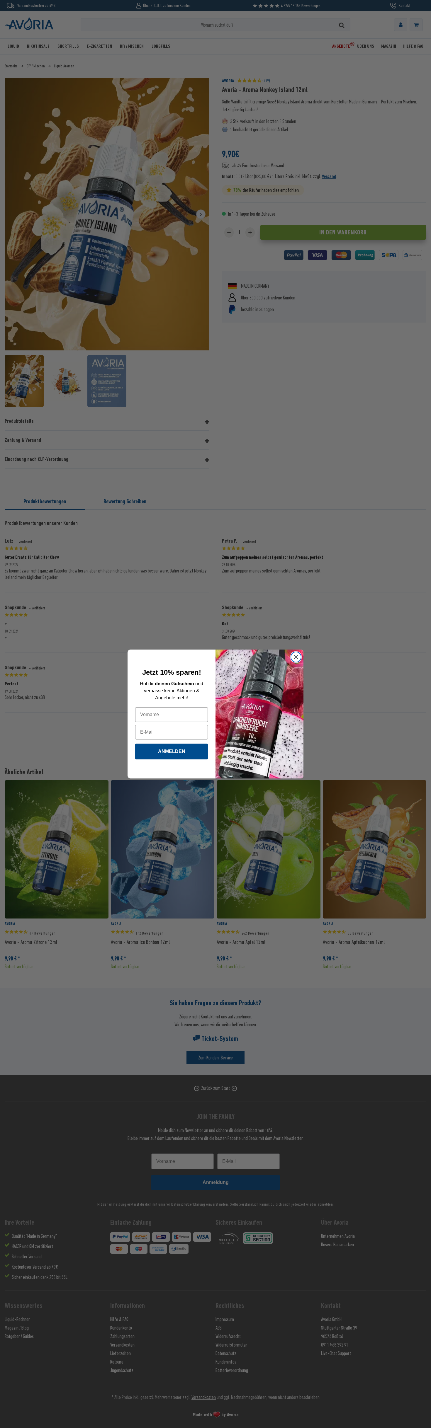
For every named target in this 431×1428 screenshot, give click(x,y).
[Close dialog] (296, 657)
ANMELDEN (171, 751)
